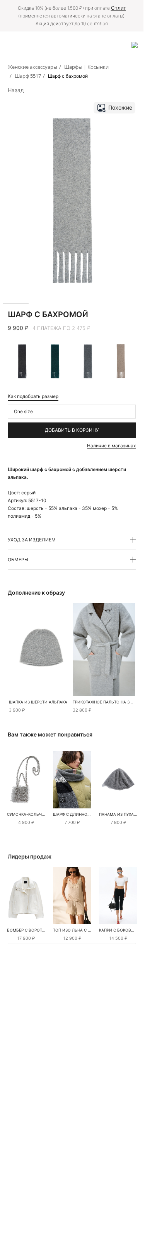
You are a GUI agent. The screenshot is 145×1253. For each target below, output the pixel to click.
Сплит (118, 8)
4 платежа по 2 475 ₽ (61, 328)
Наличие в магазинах (111, 445)
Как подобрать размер (33, 396)
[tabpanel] (26, 779)
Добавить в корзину (72, 430)
